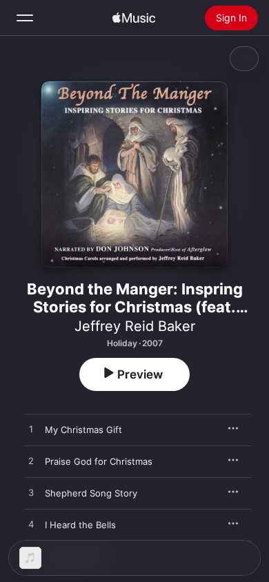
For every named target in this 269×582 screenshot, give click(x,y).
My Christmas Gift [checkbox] (83, 429)
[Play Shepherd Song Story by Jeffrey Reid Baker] (31, 493)
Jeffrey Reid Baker (134, 326)
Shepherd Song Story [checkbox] (91, 493)
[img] (133, 18)
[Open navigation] (25, 18)
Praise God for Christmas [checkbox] (98, 461)
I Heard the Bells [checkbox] (80, 524)
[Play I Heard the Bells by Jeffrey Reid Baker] (31, 525)
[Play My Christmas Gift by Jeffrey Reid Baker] (31, 429)
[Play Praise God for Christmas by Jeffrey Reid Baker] (31, 461)
